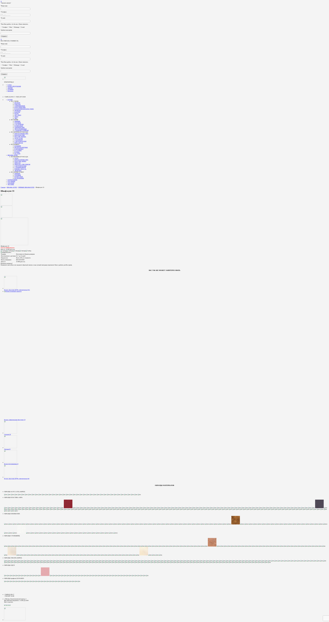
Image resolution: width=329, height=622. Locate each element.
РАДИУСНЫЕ (18, 176)
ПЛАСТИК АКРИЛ (20, 161)
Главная (3, 187)
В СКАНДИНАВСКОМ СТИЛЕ (24, 109)
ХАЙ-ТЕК (17, 104)
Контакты (10, 91)
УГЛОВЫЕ (17, 123)
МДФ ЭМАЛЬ (18, 143)
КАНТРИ (17, 112)
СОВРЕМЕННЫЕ (19, 106)
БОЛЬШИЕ (17, 146)
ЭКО (15, 118)
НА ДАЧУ (17, 153)
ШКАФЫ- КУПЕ (13, 155)
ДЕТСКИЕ (11, 184)
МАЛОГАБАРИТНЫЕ (21, 147)
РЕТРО (16, 113)
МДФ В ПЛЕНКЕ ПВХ (21, 133)
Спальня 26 (7, 434)
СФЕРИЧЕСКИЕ (19, 127)
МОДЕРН (17, 103)
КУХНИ (10, 99)
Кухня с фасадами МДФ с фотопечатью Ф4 (16, 478)
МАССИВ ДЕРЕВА (20, 136)
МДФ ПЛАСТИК (19, 135)
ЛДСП (16, 158)
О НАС (10, 85)
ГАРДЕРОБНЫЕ (12, 180)
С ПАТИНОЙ (18, 140)
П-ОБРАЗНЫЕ (18, 126)
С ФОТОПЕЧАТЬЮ (20, 141)
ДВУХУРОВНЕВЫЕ (20, 129)
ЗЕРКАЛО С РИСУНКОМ (22, 164)
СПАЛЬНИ (11, 183)
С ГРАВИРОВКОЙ (20, 167)
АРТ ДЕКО (17, 115)
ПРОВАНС (17, 110)
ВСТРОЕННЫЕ (19, 178)
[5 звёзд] (28, 251)
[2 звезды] (10, 251)
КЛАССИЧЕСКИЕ (20, 107)
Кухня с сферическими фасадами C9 (14, 419)
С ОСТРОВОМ (18, 124)
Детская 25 (7, 449)
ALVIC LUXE (18, 138)
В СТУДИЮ (18, 150)
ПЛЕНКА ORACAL (20, 169)
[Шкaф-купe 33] (6, 205)
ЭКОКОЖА (18, 170)
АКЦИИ (10, 88)
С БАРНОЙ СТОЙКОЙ (21, 130)
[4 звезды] (22, 251)
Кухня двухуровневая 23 (11, 464)
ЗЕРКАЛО (17, 163)
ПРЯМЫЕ (17, 121)
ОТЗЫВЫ (10, 89)
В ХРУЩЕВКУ (18, 149)
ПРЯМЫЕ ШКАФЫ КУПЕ (26, 187)
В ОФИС (17, 152)
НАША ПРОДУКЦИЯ (14, 86)
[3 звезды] (16, 251)
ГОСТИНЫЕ (11, 181)
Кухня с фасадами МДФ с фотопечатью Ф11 (17, 290)
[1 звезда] (4, 251)
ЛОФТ (16, 116)
